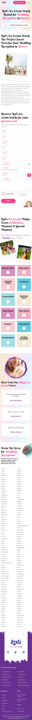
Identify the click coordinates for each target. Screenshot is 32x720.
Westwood (19, 617)
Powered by (19, 718)
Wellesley (19, 606)
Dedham (3, 525)
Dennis (3, 528)
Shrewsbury (20, 569)
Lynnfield (19, 521)
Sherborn (3, 626)
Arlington (3, 475)
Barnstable (4, 479)
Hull (18, 495)
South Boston (20, 576)
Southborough (20, 574)
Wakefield (19, 598)
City (4, 146)
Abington (3, 468)
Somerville (19, 571)
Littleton (19, 514)
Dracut (3, 534)
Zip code (5, 152)
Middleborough (21, 547)
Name (4, 130)
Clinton (3, 517)
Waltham (19, 600)
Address (5, 141)
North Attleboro (5, 574)
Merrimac (19, 545)
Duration (5, 173)
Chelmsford (4, 514)
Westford (19, 611)
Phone (4, 157)
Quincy (3, 595)
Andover (3, 473)
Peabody (3, 587)
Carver (3, 508)
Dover (2, 532)
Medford (19, 541)
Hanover (19, 475)
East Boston (4, 539)
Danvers (3, 523)
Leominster (20, 508)
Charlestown (4, 510)
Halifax (18, 468)
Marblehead (20, 530)
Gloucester (4, 560)
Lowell (18, 517)
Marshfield (19, 534)
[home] (3, 2)
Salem (2, 613)
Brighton (3, 497)
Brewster (3, 493)
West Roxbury (20, 615)
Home (6, 25)
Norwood (3, 585)
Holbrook (19, 486)
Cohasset (3, 519)
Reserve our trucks (19, 2)
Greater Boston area (6, 563)
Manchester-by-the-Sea (23, 525)
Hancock (19, 473)
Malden (19, 523)
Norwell (3, 582)
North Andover (5, 571)
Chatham (3, 512)
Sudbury (19, 587)
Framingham (4, 552)
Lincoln (19, 512)
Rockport (3, 609)
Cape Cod (3, 506)
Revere (3, 604)
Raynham (3, 600)
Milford (18, 549)
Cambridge (4, 503)
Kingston (19, 501)
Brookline (3, 499)
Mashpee (19, 536)
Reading (3, 602)
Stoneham (19, 582)
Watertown (20, 602)
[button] (28, 2)
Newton (3, 567)
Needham (19, 560)
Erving (2, 541)
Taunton (19, 591)
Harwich (19, 479)
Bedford (3, 482)
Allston (3, 471)
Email (4, 136)
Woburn (19, 624)
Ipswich (19, 497)
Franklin (3, 554)
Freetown (3, 556)
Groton (3, 565)
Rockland (3, 606)
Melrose (19, 543)
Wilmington (20, 622)
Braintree (3, 490)
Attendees (5, 168)
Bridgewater (4, 495)
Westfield (19, 609)
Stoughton (19, 585)
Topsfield (19, 595)
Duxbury (3, 536)
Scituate (3, 622)
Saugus (3, 620)
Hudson (19, 493)
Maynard (19, 539)
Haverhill (19, 482)
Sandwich (3, 617)
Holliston (19, 488)
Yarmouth (19, 626)
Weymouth (19, 620)
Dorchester (4, 530)
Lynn (18, 519)
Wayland (19, 604)
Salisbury (3, 615)
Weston (19, 613)
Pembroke (3, 589)
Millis (18, 552)
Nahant (19, 556)
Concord (3, 521)
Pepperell (3, 591)
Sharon (3, 624)
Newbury (19, 563)
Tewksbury (19, 593)
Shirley (18, 567)
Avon (2, 477)
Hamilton (19, 471)
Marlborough (20, 532)
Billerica (3, 486)
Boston (3, 488)
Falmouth (3, 547)
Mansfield (19, 528)
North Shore (4, 580)
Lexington (19, 510)
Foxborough (4, 549)
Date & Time (6, 162)
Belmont (3, 484)
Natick (18, 558)
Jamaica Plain (20, 499)
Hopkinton (19, 490)
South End (19, 578)
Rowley (3, 611)
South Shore (20, 580)
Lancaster (19, 503)
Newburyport (20, 565)
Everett (3, 545)
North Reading (5, 578)
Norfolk (3, 569)
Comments (6, 178)
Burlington (4, 501)
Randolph (3, 598)
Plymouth (3, 593)
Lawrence (19, 506)
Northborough (5, 576)
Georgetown (4, 558)
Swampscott (20, 589)
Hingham (19, 484)
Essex (2, 543)
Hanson (19, 477)
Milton (18, 554)
